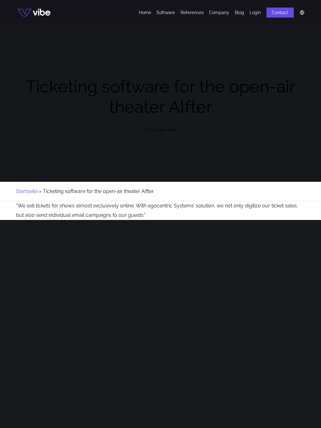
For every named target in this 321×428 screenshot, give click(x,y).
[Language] (299, 12)
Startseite (27, 191)
